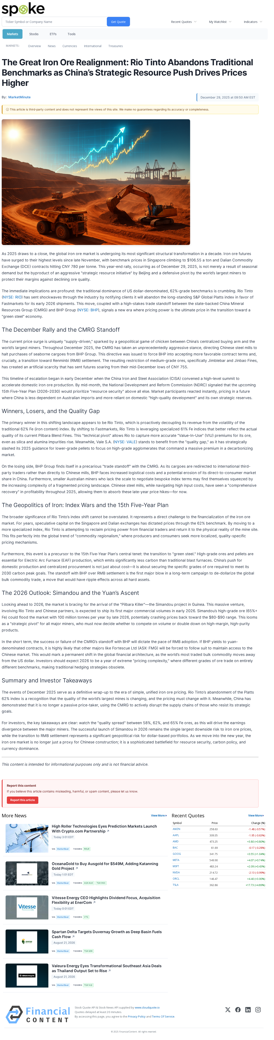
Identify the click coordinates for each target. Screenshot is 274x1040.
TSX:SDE (88, 951)
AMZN (176, 829)
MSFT (176, 866)
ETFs (53, 34)
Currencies (70, 46)
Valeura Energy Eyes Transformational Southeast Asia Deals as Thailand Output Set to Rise (107, 968)
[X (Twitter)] (227, 1014)
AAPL (176, 835)
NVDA (176, 872)
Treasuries (115, 46)
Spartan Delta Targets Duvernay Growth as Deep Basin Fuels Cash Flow (107, 934)
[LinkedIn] (248, 1014)
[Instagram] (258, 1014)
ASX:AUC (88, 883)
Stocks (34, 34)
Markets (12, 34)
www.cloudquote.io (147, 1007)
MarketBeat (63, 849)
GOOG (177, 854)
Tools (72, 34)
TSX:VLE (88, 985)
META (176, 860)
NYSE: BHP (88, 310)
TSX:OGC (101, 883)
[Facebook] (238, 1014)
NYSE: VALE (125, 442)
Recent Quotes (181, 22)
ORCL (176, 878)
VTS (86, 917)
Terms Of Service (163, 1016)
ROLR (86, 849)
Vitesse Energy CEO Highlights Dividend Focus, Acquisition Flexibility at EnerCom (106, 900)
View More (158, 815)
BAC (175, 847)
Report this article (22, 800)
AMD (176, 841)
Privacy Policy (137, 1016)
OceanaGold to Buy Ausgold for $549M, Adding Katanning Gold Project (105, 866)
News (52, 46)
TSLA (176, 885)
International (92, 46)
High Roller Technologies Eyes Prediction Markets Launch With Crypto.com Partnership (104, 828)
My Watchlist (218, 22)
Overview (34, 46)
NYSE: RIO (12, 297)
